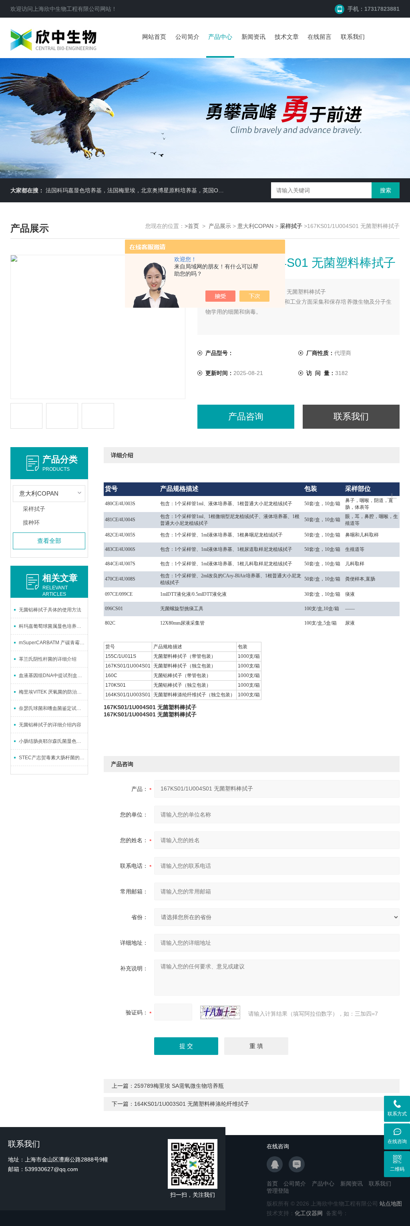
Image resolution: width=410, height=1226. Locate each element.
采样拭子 (34, 509)
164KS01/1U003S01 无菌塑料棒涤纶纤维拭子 (191, 1104)
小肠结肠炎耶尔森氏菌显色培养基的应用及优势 (53, 741)
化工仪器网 (309, 1213)
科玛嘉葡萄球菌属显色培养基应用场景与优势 (53, 626)
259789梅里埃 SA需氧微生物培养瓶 (179, 1086)
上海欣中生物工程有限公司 (66, 9)
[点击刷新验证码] (220, 1012)
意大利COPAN (255, 226)
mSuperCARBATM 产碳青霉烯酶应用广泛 (53, 642)
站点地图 (391, 1203)
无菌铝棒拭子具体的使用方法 (50, 610)
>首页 (192, 226)
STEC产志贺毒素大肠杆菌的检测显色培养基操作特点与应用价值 (53, 757)
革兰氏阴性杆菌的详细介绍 (47, 659)
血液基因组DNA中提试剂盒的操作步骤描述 (53, 675)
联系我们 (353, 36)
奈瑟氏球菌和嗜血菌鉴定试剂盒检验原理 (53, 708)
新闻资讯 (253, 36)
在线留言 (320, 36)
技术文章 (287, 36)
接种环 (31, 522)
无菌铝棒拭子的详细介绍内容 (50, 725)
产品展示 (220, 226)
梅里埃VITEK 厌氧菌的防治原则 (52, 692)
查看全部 (49, 540)
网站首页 (154, 36)
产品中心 (220, 36)
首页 (272, 1183)
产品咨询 (245, 416)
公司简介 (187, 36)
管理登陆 (278, 1191)
